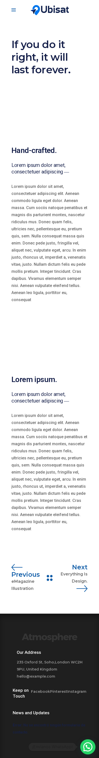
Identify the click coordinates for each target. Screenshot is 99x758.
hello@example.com (36, 676)
